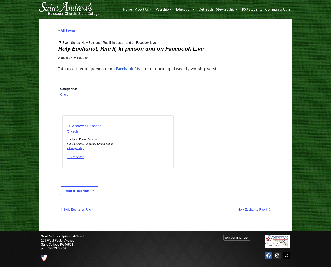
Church (65, 94)
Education (183, 9)
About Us (142, 9)
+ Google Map (75, 148)
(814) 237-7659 (56, 248)
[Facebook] (268, 255)
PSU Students (252, 9)
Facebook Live (129, 69)
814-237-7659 (75, 157)
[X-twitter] (286, 255)
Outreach (205, 9)
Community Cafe (277, 9)
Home (127, 9)
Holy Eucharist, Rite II (253, 209)
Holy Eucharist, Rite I (78, 209)
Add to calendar (78, 190)
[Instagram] (277, 255)
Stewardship (225, 9)
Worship (162, 9)
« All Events (66, 30)
